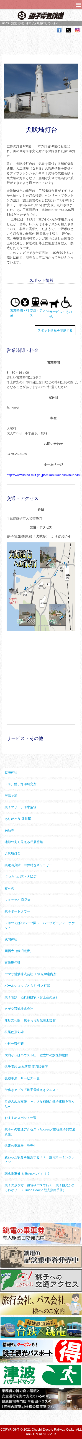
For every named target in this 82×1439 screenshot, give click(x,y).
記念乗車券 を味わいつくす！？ (27, 1173)
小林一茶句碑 (14, 1043)
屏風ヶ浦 (11, 795)
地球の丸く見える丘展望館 (24, 842)
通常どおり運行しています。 (43, 23)
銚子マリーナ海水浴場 (20, 807)
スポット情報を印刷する (55, 330)
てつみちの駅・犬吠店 (20, 876)
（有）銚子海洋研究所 (20, 784)
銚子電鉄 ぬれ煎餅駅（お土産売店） (32, 997)
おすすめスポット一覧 (20, 1118)
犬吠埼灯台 (12, 853)
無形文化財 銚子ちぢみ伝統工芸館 (30, 1020)
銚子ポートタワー (17, 911)
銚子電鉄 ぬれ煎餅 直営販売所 (26, 1066)
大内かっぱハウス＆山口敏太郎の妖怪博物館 (36, 1055)
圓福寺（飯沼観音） (19, 951)
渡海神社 (11, 772)
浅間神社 (11, 939)
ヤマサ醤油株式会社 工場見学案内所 (30, 974)
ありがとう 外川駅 (18, 819)
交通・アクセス (39, 313)
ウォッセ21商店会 (18, 900)
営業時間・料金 (19, 313)
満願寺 (9, 830)
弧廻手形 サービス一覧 (22, 1078)
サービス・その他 (60, 314)
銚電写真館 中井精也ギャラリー (28, 865)
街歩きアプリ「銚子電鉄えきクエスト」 (33, 1090)
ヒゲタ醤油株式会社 (19, 1009)
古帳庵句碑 (12, 962)
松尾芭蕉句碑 (14, 1032)
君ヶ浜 (9, 888)
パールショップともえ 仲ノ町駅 (27, 985)
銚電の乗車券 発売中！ (22, 1145)
